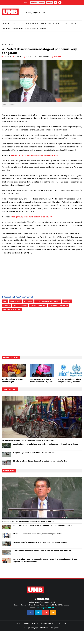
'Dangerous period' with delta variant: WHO (31, 217)
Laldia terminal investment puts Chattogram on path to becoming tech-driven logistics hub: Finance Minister (45, 560)
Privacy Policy (31, 623)
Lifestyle (64, 23)
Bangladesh (46, 23)
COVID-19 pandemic (38, 305)
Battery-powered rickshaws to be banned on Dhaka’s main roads (28, 440)
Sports (6, 23)
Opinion (73, 23)
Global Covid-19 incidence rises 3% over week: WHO (34, 155)
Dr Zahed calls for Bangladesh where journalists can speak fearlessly (40, 542)
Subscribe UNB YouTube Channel (18, 297)
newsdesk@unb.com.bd (42, 608)
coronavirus (15, 301)
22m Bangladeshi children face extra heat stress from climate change (41, 461)
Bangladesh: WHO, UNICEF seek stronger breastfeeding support (13, 381)
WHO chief (28, 301)
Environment (17, 29)
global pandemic (20, 305)
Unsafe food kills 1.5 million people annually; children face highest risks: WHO (69, 382)
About (19, 623)
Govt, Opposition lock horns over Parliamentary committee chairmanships (43, 525)
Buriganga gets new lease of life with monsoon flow (33, 452)
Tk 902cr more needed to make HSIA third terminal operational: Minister (42, 551)
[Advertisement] (42, 274)
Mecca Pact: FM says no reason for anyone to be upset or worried (28, 521)
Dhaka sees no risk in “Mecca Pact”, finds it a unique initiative (37, 534)
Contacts (61, 623)
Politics (6, 29)
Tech (13, 23)
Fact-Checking (31, 29)
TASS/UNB (57, 57)
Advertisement (47, 623)
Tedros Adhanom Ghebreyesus (48, 301)
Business (20, 23)
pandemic (66, 301)
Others (43, 29)
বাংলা (26, 2)
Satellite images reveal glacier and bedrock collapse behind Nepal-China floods (45, 444)
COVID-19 (6, 305)
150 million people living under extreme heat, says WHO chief (41, 382)
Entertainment (32, 23)
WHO (4, 301)
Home (4, 44)
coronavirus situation (58, 305)
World (56, 23)
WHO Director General (12, 309)
